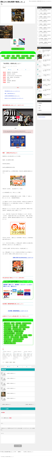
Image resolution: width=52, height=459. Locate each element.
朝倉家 (11, 362)
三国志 (40, 105)
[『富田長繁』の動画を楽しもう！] (8, 355)
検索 (15, 128)
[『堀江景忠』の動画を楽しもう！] (28, 355)
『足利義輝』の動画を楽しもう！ (47, 95)
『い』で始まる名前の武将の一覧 (47, 70)
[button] (18, 15)
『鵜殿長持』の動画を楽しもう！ (11, 383)
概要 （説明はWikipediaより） (10, 93)
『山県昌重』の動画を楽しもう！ (11, 373)
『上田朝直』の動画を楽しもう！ (6, 404)
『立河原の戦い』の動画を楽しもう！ (47, 85)
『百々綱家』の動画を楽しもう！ (47, 75)
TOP (9, 451)
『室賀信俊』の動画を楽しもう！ (47, 65)
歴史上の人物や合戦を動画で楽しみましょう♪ (47, 51)
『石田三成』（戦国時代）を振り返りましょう (47, 80)
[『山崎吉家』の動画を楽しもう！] (18, 355)
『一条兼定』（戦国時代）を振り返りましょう (47, 56)
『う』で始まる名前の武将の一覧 (47, 90)
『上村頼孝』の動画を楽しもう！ (29, 404)
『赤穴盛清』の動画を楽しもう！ (11, 393)
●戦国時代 (40, 103)
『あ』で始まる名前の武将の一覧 (47, 60)
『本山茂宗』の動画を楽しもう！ (11, 388)
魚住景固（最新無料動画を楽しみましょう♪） (12, 95)
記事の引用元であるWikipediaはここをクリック (23, 257)
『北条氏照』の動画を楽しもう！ (11, 398)
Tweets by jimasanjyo (41, 116)
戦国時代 (4, 67)
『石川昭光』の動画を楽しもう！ (11, 378)
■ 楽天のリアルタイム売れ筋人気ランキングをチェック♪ (14, 98)
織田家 (14, 362)
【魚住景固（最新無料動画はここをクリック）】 (18, 310)
